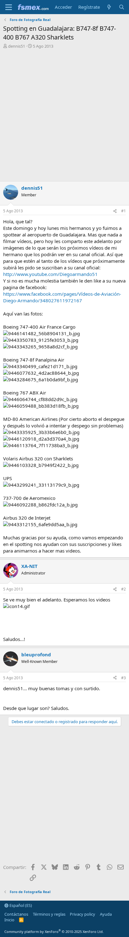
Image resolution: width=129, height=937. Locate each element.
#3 (123, 677)
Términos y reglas (49, 914)
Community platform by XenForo (54, 931)
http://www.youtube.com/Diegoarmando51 (50, 274)
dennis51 (16, 46)
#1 (123, 211)
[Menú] (8, 7)
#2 (123, 589)
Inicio (9, 920)
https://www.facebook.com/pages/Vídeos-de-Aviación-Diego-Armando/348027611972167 (62, 297)
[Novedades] (109, 7)
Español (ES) (20, 905)
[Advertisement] (64, 116)
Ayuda (106, 914)
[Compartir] (115, 211)
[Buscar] (122, 7)
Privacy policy (82, 914)
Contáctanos (16, 914)
